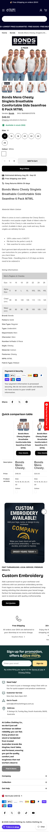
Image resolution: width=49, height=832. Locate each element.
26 (5, 143)
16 (11, 136)
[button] (46, 416)
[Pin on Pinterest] (26, 402)
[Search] (43, 18)
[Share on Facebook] (12, 402)
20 (25, 136)
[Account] (40, 10)
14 (5, 136)
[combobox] (24, 19)
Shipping (5, 120)
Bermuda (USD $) (12, 796)
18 (18, 136)
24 (38, 136)
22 (31, 136)
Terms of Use (37, 670)
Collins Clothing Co (17, 822)
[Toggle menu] (3, 10)
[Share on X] (19, 402)
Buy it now (24, 169)
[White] (4, 154)
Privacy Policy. (24, 672)
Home (4, 33)
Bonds (12, 33)
